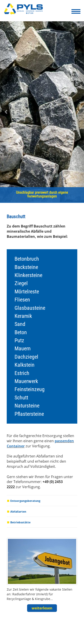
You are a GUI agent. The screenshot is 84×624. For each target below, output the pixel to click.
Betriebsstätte (20, 522)
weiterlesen (42, 608)
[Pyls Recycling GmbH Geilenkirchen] (25, 10)
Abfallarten (18, 512)
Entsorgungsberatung (25, 501)
